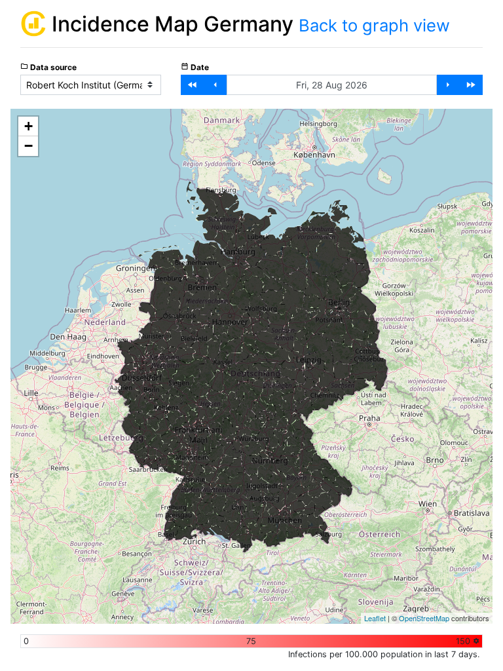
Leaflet (375, 618)
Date (195, 67)
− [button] (28, 146)
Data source (48, 67)
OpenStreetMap (424, 618)
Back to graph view (374, 25)
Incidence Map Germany (175, 24)
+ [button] (28, 126)
